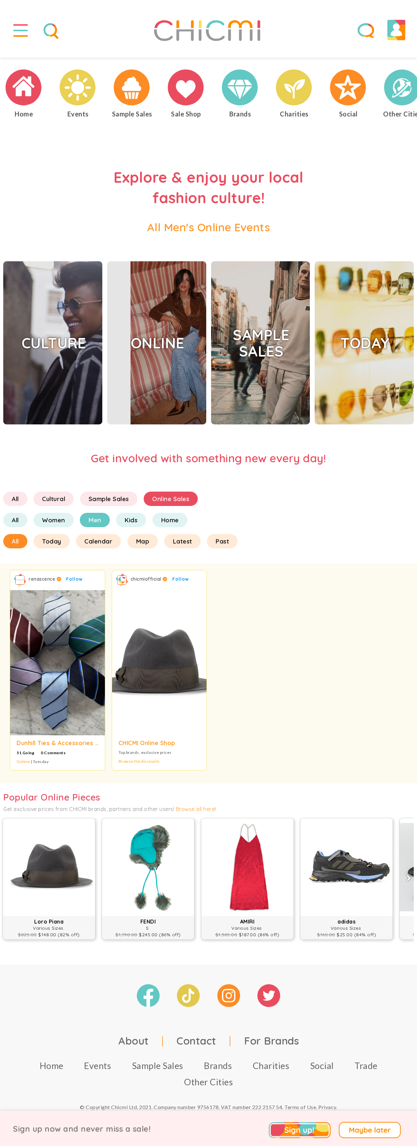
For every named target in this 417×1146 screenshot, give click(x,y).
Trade (366, 1065)
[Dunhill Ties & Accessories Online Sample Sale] (57, 662)
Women (53, 520)
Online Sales (170, 499)
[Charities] (294, 87)
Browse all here (195, 809)
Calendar (98, 541)
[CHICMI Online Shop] (159, 662)
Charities (271, 1065)
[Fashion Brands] (240, 87)
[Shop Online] (186, 87)
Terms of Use (300, 1107)
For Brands (271, 1040)
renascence (43, 579)
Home (170, 520)
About (133, 1040)
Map (143, 541)
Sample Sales (109, 499)
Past (222, 541)
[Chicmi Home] (24, 87)
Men (94, 520)
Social (322, 1065)
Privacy (327, 1107)
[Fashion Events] (78, 87)
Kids (130, 520)
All (15, 499)
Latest (182, 541)
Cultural (53, 499)
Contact (196, 1040)
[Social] (348, 87)
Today (51, 541)
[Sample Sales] (132, 87)
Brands (218, 1065)
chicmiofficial (147, 579)
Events (97, 1065)
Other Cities (208, 1082)
